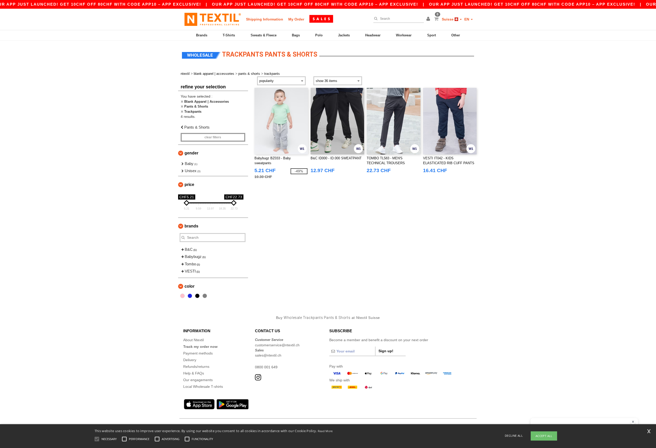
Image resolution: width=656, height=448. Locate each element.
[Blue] (190, 296)
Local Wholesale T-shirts (203, 386)
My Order (296, 19)
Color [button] (189, 286)
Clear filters (212, 137)
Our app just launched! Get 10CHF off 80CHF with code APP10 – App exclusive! (315, 4)
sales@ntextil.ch (268, 355)
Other (455, 35)
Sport (431, 35)
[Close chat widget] (633, 421)
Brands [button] (191, 226)
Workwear (404, 35)
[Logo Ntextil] (212, 19)
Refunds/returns (196, 366)
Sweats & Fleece (263, 35)
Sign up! (385, 351)
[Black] (197, 296)
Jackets (344, 35)
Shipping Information (264, 19)
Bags (296, 35)
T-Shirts (229, 35)
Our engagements (198, 380)
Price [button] (189, 184)
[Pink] (182, 296)
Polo (319, 35)
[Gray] (204, 296)
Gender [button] (191, 153)
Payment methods (198, 353)
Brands (201, 35)
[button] (429, 19)
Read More (325, 431)
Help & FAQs (193, 373)
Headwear (373, 35)
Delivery (189, 360)
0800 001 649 (266, 367)
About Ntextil (193, 340)
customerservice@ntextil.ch (277, 345)
